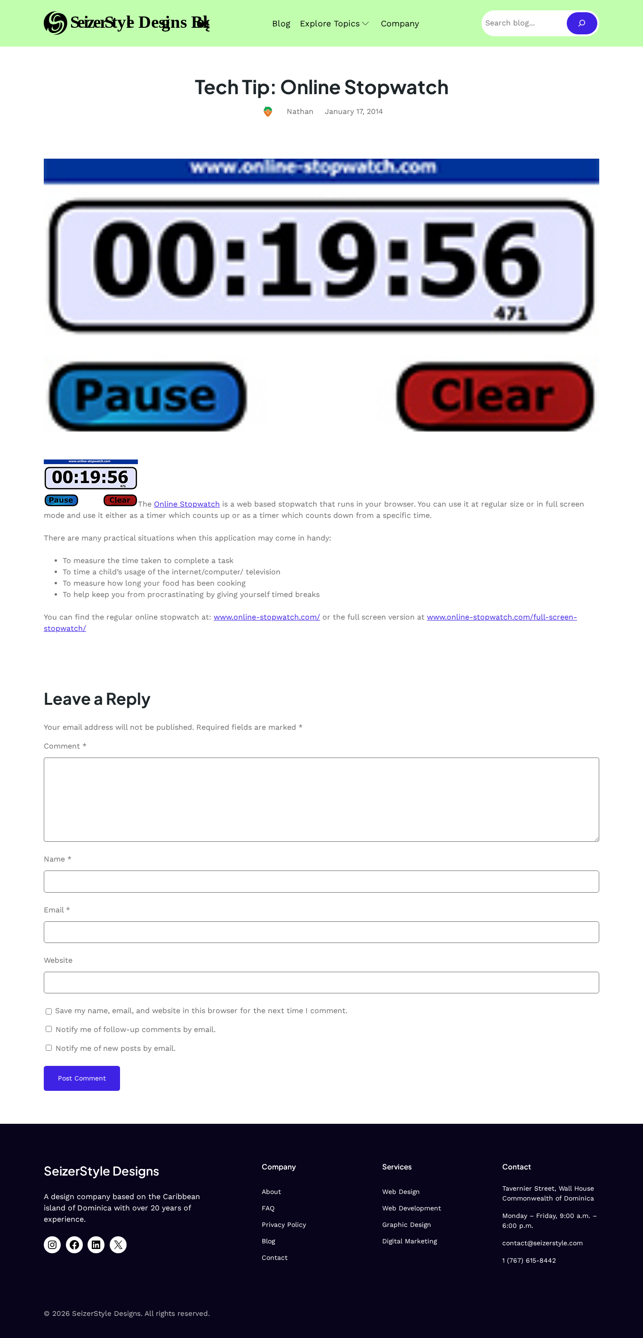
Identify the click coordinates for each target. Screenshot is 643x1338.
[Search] (582, 23)
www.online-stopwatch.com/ (267, 617)
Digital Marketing (409, 1241)
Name (58, 858)
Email (57, 909)
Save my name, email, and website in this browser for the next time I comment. (201, 1010)
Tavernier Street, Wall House (548, 1188)
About (271, 1191)
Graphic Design (406, 1224)
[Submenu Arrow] (365, 23)
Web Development (411, 1208)
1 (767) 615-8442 (529, 1260)
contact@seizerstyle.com (542, 1243)
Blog (268, 1241)
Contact (275, 1257)
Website (58, 960)
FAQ (268, 1208)
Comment (65, 746)
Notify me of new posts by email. (116, 1048)
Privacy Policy (284, 1224)
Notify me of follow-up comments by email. (136, 1029)
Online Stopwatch (187, 504)
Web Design (401, 1191)
